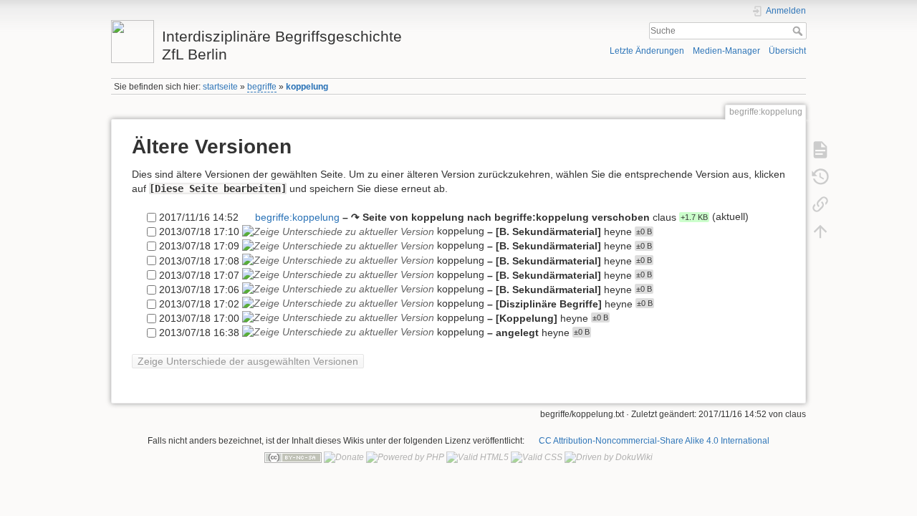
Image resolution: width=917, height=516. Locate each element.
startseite (220, 87)
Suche (799, 31)
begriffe (262, 87)
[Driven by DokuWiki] (609, 457)
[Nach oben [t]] (820, 230)
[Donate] (344, 457)
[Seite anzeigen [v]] (820, 149)
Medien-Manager (726, 51)
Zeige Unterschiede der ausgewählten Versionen (248, 361)
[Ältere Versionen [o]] (820, 176)
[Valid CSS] (536, 457)
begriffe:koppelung (297, 217)
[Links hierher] (820, 203)
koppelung (307, 87)
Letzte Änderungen (647, 51)
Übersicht (787, 51)
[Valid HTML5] (477, 457)
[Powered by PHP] (405, 457)
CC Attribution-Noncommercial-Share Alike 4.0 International (654, 441)
